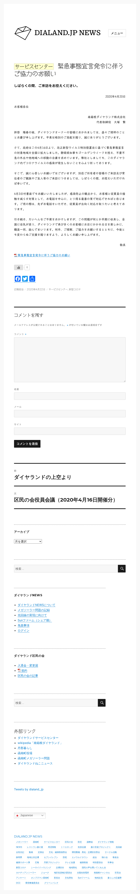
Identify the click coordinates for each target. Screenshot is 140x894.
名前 (16, 389)
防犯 (65, 857)
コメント (20, 334)
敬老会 (116, 857)
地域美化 (73, 867)
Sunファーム (84, 877)
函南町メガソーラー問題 (34, 758)
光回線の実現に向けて (32, 615)
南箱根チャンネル (102, 872)
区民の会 (69, 842)
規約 (24, 670)
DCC (18, 883)
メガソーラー (22, 842)
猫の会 (105, 857)
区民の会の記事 (28, 675)
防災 (80, 842)
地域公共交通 (33, 857)
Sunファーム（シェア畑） (35, 620)
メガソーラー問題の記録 (34, 610)
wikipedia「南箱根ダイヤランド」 (40, 743)
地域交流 (99, 877)
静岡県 (19, 857)
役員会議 (82, 847)
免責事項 (23, 625)
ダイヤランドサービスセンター (38, 738)
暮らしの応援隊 (115, 877)
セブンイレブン (51, 857)
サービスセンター (58, 289)
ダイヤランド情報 (106, 842)
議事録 (90, 842)
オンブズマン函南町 (40, 877)
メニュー (117, 33)
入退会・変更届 (28, 665)
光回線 (119, 847)
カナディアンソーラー (26, 872)
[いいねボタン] (18, 267)
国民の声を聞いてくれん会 (94, 867)
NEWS (19, 847)
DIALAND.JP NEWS (28, 836)
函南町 (36, 842)
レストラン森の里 (35, 847)
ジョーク (45, 872)
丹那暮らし (25, 748)
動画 (31, 852)
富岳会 (57, 877)
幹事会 (111, 862)
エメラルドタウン (80, 857)
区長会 (118, 872)
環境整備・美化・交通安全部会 (86, 852)
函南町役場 (25, 753)
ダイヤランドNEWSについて (36, 605)
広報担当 (19, 289)
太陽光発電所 (83, 872)
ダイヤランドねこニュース (35, 763)
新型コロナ (75, 289)
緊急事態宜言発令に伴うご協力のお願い (44, 255)
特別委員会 (98, 862)
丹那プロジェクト (52, 862)
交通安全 (60, 867)
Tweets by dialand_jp (29, 789)
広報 (37, 862)
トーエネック (67, 847)
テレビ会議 (70, 862)
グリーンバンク (51, 883)
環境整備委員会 (32, 883)
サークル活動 (111, 852)
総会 (95, 857)
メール (18, 406)
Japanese (26, 815)
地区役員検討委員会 (63, 872)
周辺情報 (52, 847)
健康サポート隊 (23, 862)
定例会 (41, 852)
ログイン (23, 630)
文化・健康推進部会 (58, 852)
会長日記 (20, 852)
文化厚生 (69, 877)
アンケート (21, 877)
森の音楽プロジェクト (101, 847)
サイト (18, 424)
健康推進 (84, 862)
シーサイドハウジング (41, 867)
